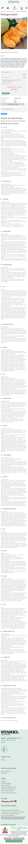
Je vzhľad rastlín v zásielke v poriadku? (10, 813)
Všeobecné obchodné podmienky (9, 787)
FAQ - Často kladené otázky (7, 815)
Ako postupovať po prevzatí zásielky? (10, 810)
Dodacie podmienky (6, 785)
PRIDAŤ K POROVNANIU (9, 109)
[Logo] (14, 3)
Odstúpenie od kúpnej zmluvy (8, 788)
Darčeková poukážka (6, 783)
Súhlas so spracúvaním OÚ (7, 790)
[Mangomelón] (14, 33)
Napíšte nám (4, 773)
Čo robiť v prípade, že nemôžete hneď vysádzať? (12, 812)
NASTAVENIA (8, 838)
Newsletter (3, 781)
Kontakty (3, 742)
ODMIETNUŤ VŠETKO (18, 838)
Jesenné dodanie (25, 21)
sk (8, 8)
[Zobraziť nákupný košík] (22, 8)
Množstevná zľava (25, 18)
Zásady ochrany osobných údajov (9, 792)
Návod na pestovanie (12, 104)
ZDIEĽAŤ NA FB (4, 113)
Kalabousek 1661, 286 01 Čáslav (8, 740)
